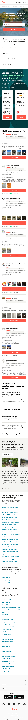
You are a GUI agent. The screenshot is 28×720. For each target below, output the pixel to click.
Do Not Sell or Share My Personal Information (14, 717)
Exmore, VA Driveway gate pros (9, 527)
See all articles (7, 454)
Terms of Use (10, 713)
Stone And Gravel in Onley (8, 605)
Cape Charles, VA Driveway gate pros (11, 542)
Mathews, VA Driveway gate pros (10, 551)
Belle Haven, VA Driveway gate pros (10, 522)
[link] (4, 112)
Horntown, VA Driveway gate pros (10, 539)
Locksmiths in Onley (7, 612)
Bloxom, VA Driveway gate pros (9, 519)
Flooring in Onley (6, 624)
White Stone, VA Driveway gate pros (10, 556)
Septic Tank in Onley (7, 632)
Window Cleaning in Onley (8, 629)
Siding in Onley (5, 671)
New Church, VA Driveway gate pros (10, 537)
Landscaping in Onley (7, 663)
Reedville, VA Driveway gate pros (10, 544)
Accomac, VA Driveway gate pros (10, 507)
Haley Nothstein (6, 469)
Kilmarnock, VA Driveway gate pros (10, 546)
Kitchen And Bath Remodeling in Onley (11, 607)
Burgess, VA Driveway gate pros (9, 554)
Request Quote (14, 157)
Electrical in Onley (6, 582)
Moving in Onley (6, 636)
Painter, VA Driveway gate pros (9, 517)
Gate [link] (16, 6)
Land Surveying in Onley (8, 619)
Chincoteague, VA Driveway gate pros (11, 534)
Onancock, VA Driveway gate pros (10, 512)
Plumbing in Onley (6, 617)
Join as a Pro (18, 2)
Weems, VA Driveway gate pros (9, 561)
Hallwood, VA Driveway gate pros (10, 524)
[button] (4, 152)
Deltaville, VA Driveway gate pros (10, 549)
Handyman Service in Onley (8, 622)
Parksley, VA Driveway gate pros (10, 515)
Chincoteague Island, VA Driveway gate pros (12, 532)
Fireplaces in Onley (6, 634)
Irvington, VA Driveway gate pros (10, 559)
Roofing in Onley (6, 602)
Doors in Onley (5, 614)
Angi (21, 469)
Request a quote (7, 116)
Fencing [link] (12, 6)
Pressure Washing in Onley (8, 661)
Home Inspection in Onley (8, 639)
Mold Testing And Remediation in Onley (11, 609)
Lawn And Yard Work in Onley (9, 656)
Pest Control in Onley (7, 659)
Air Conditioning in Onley (8, 641)
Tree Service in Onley (7, 600)
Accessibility (14, 715)
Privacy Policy (17, 713)
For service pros (5, 681)
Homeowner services (6, 677)
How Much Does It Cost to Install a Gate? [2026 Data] (9, 472)
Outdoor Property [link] (5, 6)
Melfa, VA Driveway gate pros (9, 510)
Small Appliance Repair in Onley (9, 627)
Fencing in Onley (6, 577)
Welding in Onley (6, 580)
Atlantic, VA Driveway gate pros (9, 529)
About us (4, 688)
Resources (4, 684)
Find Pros (14, 30)
